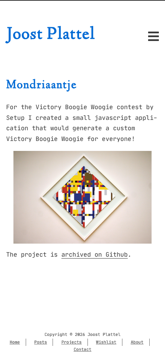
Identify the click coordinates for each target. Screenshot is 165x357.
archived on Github (94, 255)
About (137, 342)
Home (15, 342)
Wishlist (106, 342)
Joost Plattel (51, 35)
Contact (82, 349)
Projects (71, 342)
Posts (40, 342)
